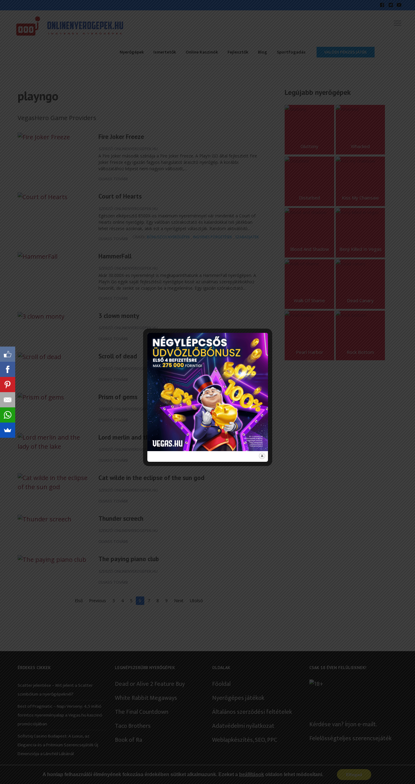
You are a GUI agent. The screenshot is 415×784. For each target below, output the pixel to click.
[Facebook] (7, 369)
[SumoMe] (7, 430)
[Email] (7, 399)
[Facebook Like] (7, 354)
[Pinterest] (7, 384)
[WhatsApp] (7, 415)
